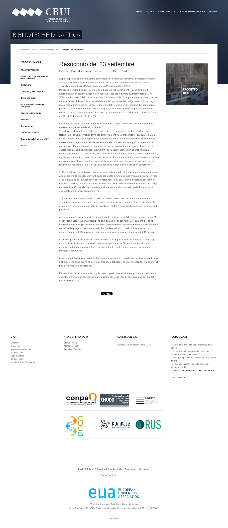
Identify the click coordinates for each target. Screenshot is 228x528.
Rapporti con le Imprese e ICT (35, 139)
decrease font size (105, 70)
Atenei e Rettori (167, 12)
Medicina (25, 119)
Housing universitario (31, 113)
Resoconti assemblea (49, 50)
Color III (117, 518)
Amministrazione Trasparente (24, 362)
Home (139, 12)
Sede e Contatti (18, 356)
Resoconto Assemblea (21, 349)
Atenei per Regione (73, 349)
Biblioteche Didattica (29, 50)
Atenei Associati (71, 346)
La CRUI (150, 12)
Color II (114, 518)
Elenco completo (178, 378)
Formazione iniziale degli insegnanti (32, 105)
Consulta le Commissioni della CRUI (134, 345)
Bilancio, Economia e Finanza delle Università (34, 77)
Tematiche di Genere (30, 132)
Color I (111, 518)
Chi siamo (15, 343)
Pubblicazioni (17, 352)
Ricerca (24, 145)
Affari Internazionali (192, 12)
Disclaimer (144, 469)
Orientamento (27, 126)
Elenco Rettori (70, 343)
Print (115, 71)
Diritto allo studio (29, 98)
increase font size (108, 70)
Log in (81, 469)
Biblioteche (26, 85)
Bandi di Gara (17, 359)
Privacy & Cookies (96, 469)
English (213, 12)
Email (124, 71)
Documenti (15, 346)
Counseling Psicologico (32, 91)
